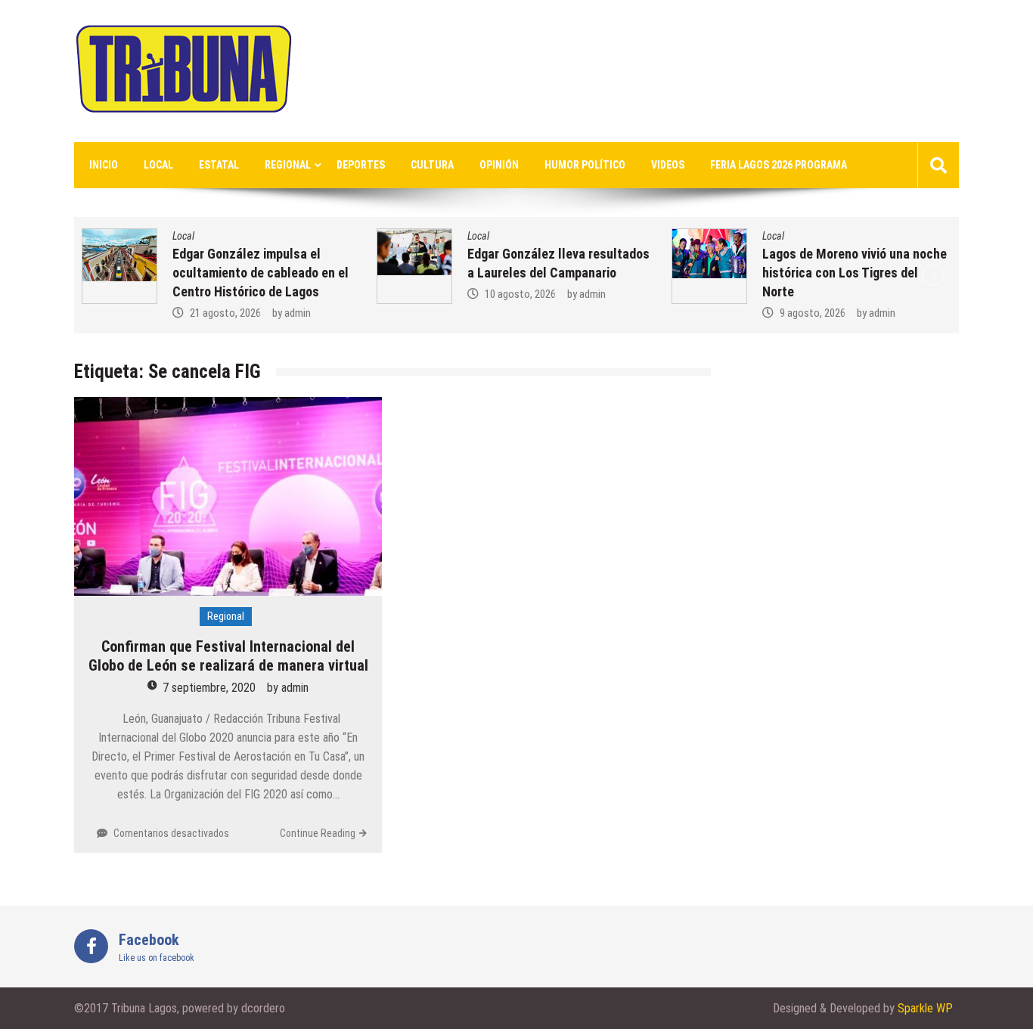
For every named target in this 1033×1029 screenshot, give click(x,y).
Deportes (361, 165)
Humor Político (584, 165)
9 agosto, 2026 (812, 313)
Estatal (219, 165)
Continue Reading (317, 833)
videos (667, 165)
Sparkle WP (925, 1008)
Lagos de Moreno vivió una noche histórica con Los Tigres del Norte (854, 272)
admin (297, 313)
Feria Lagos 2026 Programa (778, 165)
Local (158, 165)
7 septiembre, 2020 (209, 687)
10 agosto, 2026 (520, 294)
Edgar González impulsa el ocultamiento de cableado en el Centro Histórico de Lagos (260, 272)
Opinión (499, 165)
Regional (288, 165)
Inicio (103, 165)
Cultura (432, 165)
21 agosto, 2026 (225, 313)
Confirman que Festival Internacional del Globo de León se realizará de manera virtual (228, 655)
